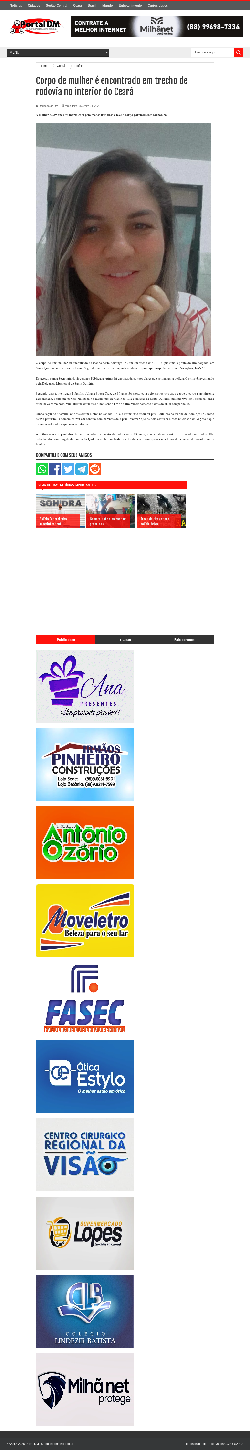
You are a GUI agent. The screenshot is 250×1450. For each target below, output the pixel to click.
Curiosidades (158, 5)
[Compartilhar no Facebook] (55, 474)
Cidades (34, 5)
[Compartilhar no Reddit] (95, 474)
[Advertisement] (125, 587)
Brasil (92, 5)
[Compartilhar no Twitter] (68, 474)
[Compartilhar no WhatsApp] (42, 474)
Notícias (16, 5)
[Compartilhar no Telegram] (81, 474)
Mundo (107, 5)
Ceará (77, 5)
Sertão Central (56, 5)
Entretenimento (130, 5)
